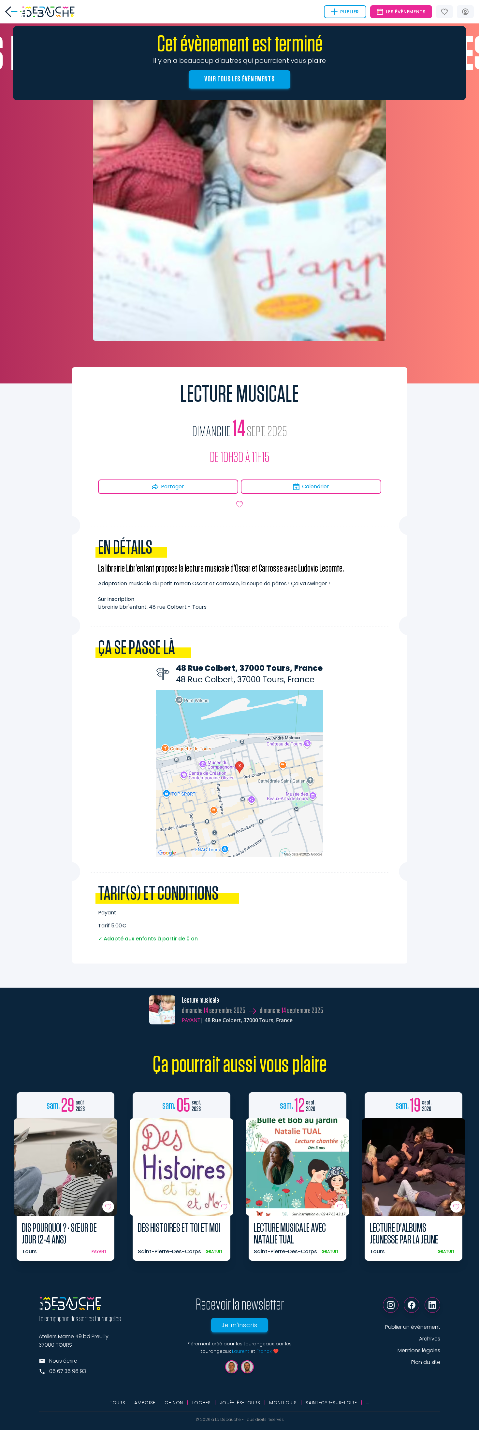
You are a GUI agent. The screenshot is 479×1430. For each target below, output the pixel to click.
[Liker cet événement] (239, 504)
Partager (172, 486)
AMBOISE (144, 1402)
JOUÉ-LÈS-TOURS (240, 1402)
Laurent (240, 1351)
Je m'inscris (239, 1325)
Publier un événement (412, 1327)
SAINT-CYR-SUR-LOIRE (331, 1402)
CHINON (174, 1402)
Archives (429, 1338)
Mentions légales (419, 1350)
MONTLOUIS (283, 1402)
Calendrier (315, 486)
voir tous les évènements (239, 79)
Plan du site (425, 1362)
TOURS (117, 1402)
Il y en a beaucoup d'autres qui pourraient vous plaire (239, 60)
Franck (264, 1351)
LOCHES (201, 1402)
